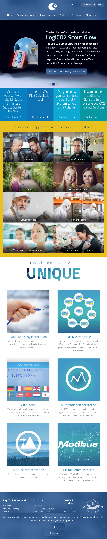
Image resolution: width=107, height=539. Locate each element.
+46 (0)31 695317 (48, 508)
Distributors (77, 15)
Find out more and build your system (21, 65)
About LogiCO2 (93, 15)
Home (10, 15)
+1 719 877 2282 (43, 511)
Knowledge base (47, 15)
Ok (55, 526)
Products (63, 15)
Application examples (26, 15)
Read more (54, 533)
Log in (100, 4)
